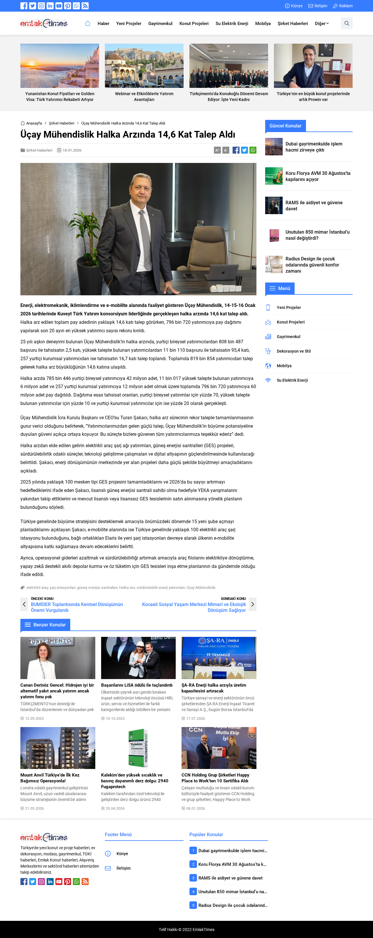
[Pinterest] (67, 5)
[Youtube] (58, 5)
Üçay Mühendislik (201, 587)
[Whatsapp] (76, 5)
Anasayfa (34, 123)
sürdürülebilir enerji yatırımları (161, 587)
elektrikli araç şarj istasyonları (51, 587)
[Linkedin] (50, 5)
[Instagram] (41, 5)
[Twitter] (32, 5)
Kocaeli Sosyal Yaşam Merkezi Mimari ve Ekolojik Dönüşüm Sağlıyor (194, 607)
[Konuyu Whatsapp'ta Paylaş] (252, 150)
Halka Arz (127, 587)
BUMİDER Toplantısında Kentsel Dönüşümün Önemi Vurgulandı (77, 607)
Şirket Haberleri (61, 123)
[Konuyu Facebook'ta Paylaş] (236, 150)
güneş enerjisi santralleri (97, 587)
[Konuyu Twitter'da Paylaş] (244, 150)
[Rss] (85, 5)
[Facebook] (23, 5)
